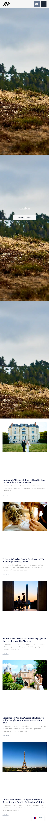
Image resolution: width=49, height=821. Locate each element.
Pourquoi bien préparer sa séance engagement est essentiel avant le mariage (24, 639)
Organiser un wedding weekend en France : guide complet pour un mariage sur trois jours (23, 720)
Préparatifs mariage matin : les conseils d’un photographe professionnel (24, 560)
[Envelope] (37, 4)
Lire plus (6, 495)
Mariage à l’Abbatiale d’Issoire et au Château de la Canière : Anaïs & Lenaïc (24, 481)
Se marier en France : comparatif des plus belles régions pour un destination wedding (23, 800)
